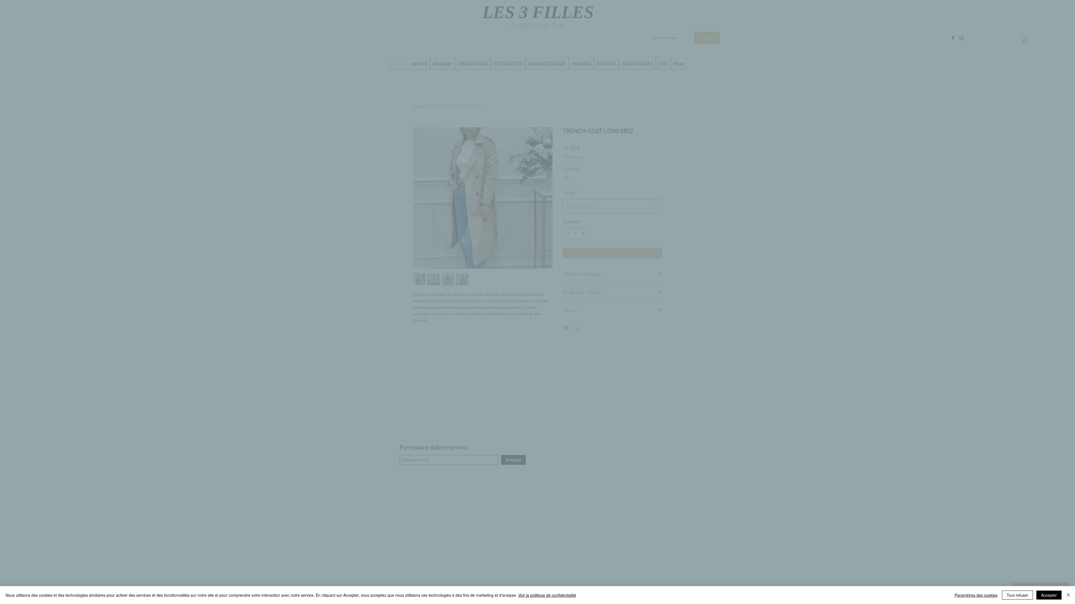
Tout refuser (1017, 595)
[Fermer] (1068, 595)
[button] (632, 243)
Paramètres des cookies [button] (976, 595)
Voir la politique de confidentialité (547, 595)
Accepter (1049, 595)
